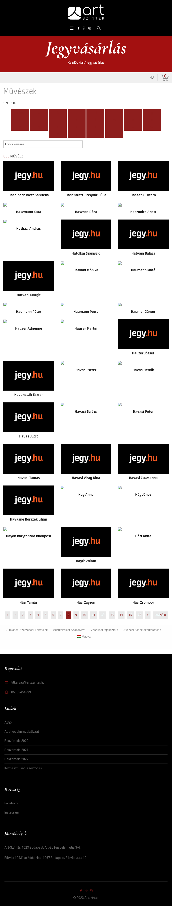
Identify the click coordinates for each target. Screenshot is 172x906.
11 (93, 615)
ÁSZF (8, 722)
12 (102, 615)
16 (139, 615)
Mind (20, 113)
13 (112, 615)
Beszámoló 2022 (16, 759)
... (114, 134)
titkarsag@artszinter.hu (28, 682)
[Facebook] (78, 28)
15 (130, 615)
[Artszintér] (86, 12)
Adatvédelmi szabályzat (21, 731)
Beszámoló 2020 (16, 741)
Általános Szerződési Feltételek (27, 630)
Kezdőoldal (76, 62)
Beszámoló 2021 (16, 750)
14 (121, 615)
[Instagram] (90, 28)
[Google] (84, 28)
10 (84, 615)
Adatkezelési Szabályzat (69, 630)
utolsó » (160, 615)
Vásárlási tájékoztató (104, 630)
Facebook (11, 803)
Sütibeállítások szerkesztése (142, 630)
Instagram (11, 812)
